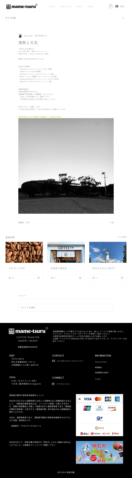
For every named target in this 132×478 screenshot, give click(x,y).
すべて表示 (122, 237)
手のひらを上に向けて (104, 268)
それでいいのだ (17, 268)
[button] (111, 6)
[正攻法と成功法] (66, 252)
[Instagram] (53, 383)
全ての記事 (10, 18)
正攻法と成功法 (59, 268)
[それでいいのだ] (24, 252)
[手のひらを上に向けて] (107, 252)
